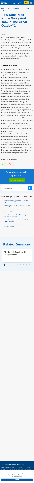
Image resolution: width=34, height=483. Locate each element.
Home (3, 9)
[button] (4, 265)
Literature (16, 9)
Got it (17, 479)
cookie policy (18, 476)
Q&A (9, 9)
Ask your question (17, 180)
